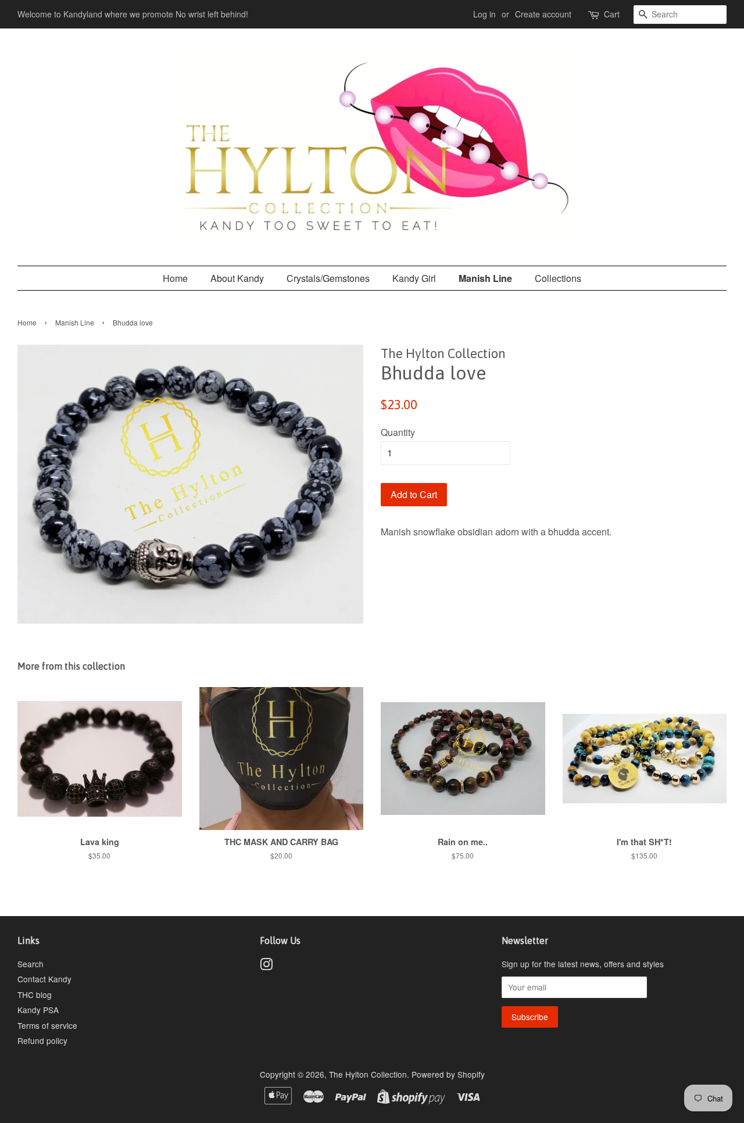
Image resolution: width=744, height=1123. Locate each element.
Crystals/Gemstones (328, 278)
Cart (612, 14)
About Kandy (237, 278)
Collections (558, 278)
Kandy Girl (414, 278)
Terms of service (47, 1025)
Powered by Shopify (448, 1074)
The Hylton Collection (368, 1074)
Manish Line (485, 278)
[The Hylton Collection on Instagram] (266, 966)
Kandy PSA (38, 1009)
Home (175, 278)
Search (30, 964)
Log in (484, 14)
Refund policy (42, 1040)
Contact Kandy (44, 979)
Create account (543, 14)
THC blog (34, 994)
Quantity (398, 432)
